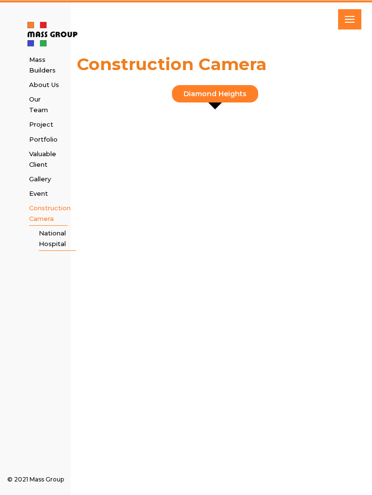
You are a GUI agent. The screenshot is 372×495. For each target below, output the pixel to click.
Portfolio (43, 139)
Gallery (40, 179)
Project (41, 124)
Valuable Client (42, 159)
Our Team (38, 104)
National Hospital (52, 238)
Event (38, 193)
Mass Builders (42, 65)
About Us (44, 84)
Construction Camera (47, 213)
